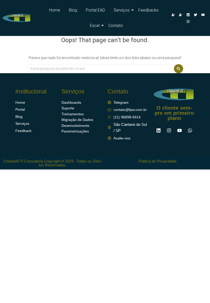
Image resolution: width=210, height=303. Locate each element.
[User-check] (180, 14)
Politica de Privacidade (157, 161)
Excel (95, 25)
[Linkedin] (188, 14)
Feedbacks (148, 10)
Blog (73, 10)
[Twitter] (195, 14)
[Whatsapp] (190, 130)
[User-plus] (173, 14)
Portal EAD (95, 10)
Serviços (122, 10)
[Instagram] (188, 21)
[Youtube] (203, 14)
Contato (115, 25)
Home (54, 10)
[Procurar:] (99, 68)
